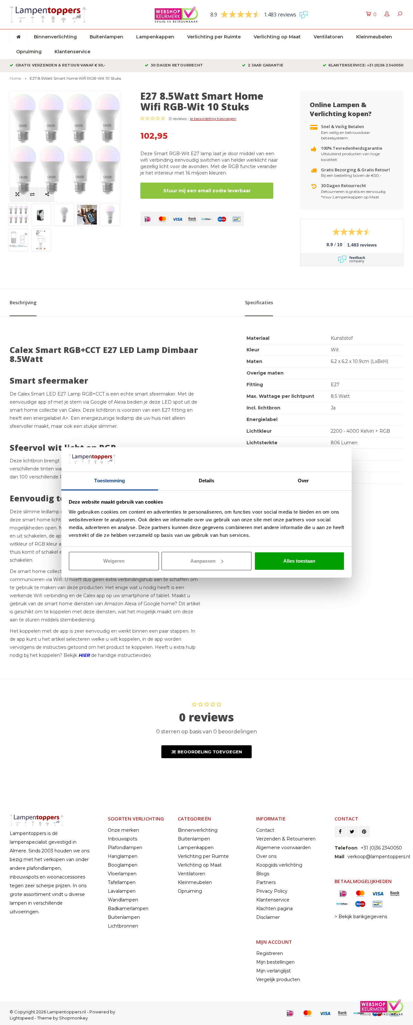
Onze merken (123, 830)
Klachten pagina (274, 908)
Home (15, 78)
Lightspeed (22, 1017)
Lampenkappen (155, 37)
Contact (265, 830)
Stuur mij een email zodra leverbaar (207, 191)
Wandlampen (123, 900)
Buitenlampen (106, 37)
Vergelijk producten (278, 979)
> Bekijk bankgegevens (361, 916)
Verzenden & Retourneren (286, 839)
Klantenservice (72, 52)
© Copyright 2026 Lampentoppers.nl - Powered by (62, 1011)
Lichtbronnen (123, 926)
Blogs (262, 874)
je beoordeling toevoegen (213, 118)
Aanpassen (203, 561)
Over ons (266, 856)
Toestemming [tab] (109, 480)
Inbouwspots (122, 839)
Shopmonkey (73, 1017)
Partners (266, 882)
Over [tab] (303, 480)
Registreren (269, 953)
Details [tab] (207, 480)
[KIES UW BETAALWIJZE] (147, 219)
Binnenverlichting (55, 37)
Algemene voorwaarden (283, 847)
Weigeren (114, 561)
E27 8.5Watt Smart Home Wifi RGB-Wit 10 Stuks (75, 78)
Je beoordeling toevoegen (206, 751)
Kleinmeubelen (374, 37)
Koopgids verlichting (279, 865)
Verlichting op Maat (277, 37)
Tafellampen (122, 882)
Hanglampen (122, 856)
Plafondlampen (125, 847)
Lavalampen (122, 891)
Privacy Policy (271, 891)
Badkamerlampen (128, 908)
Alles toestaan (299, 561)
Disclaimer (268, 917)
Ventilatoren (328, 37)
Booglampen (122, 865)
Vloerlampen (122, 874)
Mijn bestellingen (275, 962)
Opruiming (29, 52)
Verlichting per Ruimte (214, 37)
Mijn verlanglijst (273, 971)
